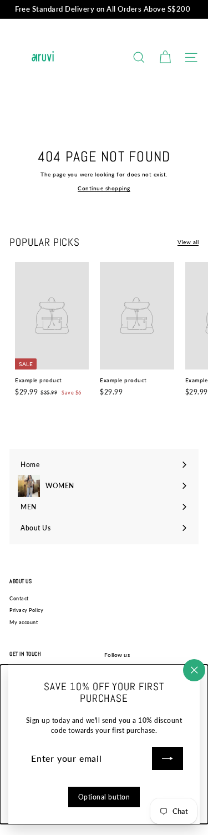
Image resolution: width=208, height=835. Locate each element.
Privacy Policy (26, 610)
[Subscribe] (167, 758)
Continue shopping (104, 188)
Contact (19, 598)
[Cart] (165, 57)
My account (23, 622)
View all (188, 242)
